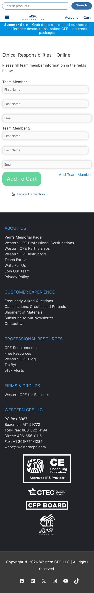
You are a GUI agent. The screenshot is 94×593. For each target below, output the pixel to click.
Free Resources (18, 353)
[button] (7, 17)
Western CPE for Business (27, 394)
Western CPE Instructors (26, 254)
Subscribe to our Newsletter (29, 318)
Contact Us (14, 323)
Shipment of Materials (23, 312)
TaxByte (11, 364)
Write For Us (15, 265)
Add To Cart (22, 179)
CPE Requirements (21, 347)
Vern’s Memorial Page (23, 237)
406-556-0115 (29, 436)
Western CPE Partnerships (27, 248)
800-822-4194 (34, 430)
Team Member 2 (16, 128)
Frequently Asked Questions (29, 301)
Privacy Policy (17, 276)
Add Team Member (75, 174)
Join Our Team (17, 271)
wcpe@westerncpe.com (25, 447)
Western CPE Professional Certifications (39, 243)
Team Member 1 (16, 82)
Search (81, 5)
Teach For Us (16, 259)
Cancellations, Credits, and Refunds (35, 306)
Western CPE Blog (20, 359)
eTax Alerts (14, 370)
